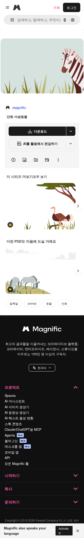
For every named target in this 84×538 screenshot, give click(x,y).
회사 (8, 488)
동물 (49, 303)
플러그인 (15, 440)
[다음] (78, 206)
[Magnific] (42, 329)
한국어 (42, 368)
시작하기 (12, 475)
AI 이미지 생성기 (17, 406)
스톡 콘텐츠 (13, 423)
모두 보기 (40, 176)
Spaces (10, 395)
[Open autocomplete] (10, 20)
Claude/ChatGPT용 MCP (23, 429)
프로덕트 (12, 387)
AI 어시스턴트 (15, 401)
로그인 (72, 7)
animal (32, 303)
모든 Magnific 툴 (17, 463)
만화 (64, 303)
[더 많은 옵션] (58, 159)
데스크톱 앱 (17, 446)
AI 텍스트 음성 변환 (19, 418)
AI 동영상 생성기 (17, 412)
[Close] (77, 531)
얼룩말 (14, 303)
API (7, 457)
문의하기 (12, 502)
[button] (42, 368)
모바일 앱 (12, 452)
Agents (14, 435)
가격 (56, 7)
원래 (26, 39)
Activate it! (64, 530)
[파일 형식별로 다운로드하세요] (70, 131)
